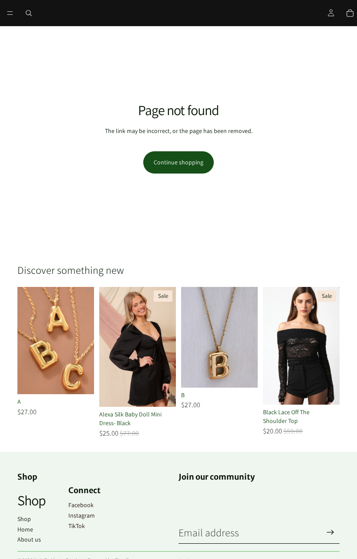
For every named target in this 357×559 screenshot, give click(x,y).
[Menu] (10, 13)
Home (25, 529)
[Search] (28, 13)
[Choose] (162, 394)
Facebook (81, 505)
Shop (24, 519)
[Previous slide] (272, 345)
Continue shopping (178, 162)
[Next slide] (330, 345)
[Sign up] (330, 532)
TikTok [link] (76, 526)
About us (29, 539)
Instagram (81, 515)
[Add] (80, 381)
